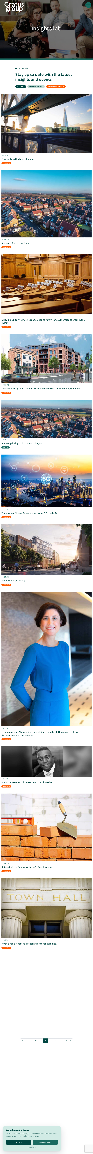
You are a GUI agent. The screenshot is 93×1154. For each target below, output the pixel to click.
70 (35, 1041)
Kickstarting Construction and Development (25, 1020)
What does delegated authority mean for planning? (29, 944)
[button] (88, 5)
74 (56, 1041)
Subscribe (17, 1067)
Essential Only (45, 1142)
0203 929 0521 (17, 1083)
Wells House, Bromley (13, 580)
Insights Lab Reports (56, 86)
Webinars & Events (36, 86)
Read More (6, 163)
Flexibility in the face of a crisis (18, 159)
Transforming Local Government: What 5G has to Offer (31, 513)
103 (65, 1041)
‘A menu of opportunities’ (15, 243)
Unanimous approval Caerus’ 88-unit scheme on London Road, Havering (40, 388)
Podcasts (20, 86)
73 (50, 1041)
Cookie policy (32, 1147)
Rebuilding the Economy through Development (27, 867)
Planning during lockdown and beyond (22, 443)
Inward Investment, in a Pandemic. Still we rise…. (28, 782)
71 (40, 1041)
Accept (19, 1142)
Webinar (5, 447)
